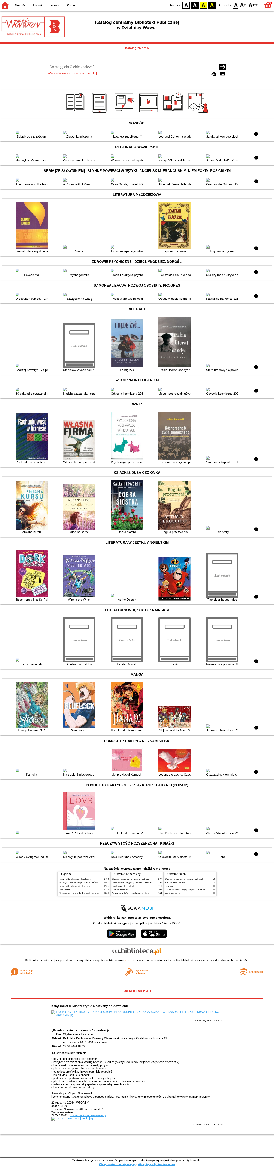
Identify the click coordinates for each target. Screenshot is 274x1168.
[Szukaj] (222, 67)
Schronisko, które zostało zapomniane (131, 893)
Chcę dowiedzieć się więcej (117, 1164)
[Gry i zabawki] (198, 112)
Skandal (169, 886)
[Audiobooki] (124, 112)
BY (212, 5)
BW (195, 5)
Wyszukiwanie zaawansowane (66, 73)
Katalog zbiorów (137, 48)
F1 (243, 5)
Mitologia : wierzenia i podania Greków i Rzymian (83, 882)
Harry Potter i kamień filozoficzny (75, 879)
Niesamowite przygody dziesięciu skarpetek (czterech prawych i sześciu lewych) (98, 893)
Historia (38, 5)
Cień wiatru (64, 889)
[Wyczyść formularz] (214, 74)
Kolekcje (93, 73)
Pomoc (55, 5)
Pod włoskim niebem (175, 882)
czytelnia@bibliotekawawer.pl (88, 1115)
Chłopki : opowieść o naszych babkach (131, 879)
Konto (71, 5)
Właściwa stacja (172, 893)
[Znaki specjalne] (222, 74)
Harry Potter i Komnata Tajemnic (75, 886)
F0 (236, 5)
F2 (253, 5)
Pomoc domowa (120, 889)
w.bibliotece (116, 960)
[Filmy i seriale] (149, 112)
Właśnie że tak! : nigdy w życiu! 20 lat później (187, 889)
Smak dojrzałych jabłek (123, 886)
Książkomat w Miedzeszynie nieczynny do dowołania (90, 1006)
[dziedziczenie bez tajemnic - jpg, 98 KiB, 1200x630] (72, 1118)
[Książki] (75, 112)
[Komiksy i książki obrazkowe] (173, 112)
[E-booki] (100, 112)
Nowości (20, 5)
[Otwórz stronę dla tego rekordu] (33, 133)
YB (203, 5)
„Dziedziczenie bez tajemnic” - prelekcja (80, 1030)
